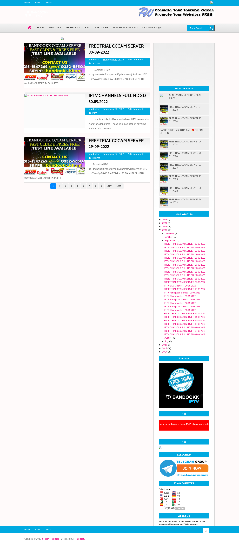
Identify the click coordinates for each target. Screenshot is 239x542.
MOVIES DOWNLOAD (125, 27)
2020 (164, 345)
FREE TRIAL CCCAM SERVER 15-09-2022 (184, 313)
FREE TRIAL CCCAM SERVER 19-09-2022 (184, 289)
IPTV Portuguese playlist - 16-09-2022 (182, 299)
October (169, 237)
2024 (164, 223)
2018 (164, 348)
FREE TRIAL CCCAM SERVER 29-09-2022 (116, 144)
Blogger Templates (50, 539)
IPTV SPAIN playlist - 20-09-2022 (180, 286)
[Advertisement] (184, 63)
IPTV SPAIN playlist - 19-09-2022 (180, 296)
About (37, 3)
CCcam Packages (152, 27)
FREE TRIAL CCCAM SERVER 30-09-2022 (116, 49)
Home (27, 3)
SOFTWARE (101, 27)
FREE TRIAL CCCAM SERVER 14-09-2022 (184, 317)
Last (119, 186)
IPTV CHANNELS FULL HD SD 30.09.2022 (117, 99)
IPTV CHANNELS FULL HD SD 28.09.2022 (184, 261)
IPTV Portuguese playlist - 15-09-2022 (182, 306)
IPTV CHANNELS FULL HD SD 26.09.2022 (184, 268)
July (167, 341)
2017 (164, 352)
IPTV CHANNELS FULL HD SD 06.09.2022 (184, 327)
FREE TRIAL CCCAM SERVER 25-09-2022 (184, 272)
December (170, 233)
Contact (48, 3)
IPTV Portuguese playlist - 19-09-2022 (182, 293)
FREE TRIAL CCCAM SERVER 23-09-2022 (184, 279)
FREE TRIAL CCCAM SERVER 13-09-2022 (184, 320)
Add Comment (135, 59)
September (170, 240)
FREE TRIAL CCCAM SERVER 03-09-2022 (184, 331)
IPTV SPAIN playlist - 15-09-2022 (180, 310)
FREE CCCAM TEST (77, 27)
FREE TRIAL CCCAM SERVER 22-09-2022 (184, 282)
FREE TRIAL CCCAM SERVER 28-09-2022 (184, 258)
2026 (164, 219)
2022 (164, 230)
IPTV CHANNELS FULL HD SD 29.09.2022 (184, 254)
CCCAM (96, 63)
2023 (164, 226)
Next (109, 186)
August (168, 338)
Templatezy (79, 539)
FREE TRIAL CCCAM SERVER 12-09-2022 (184, 324)
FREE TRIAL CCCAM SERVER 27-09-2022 (184, 265)
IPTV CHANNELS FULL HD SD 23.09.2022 (184, 275)
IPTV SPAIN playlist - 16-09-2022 (180, 303)
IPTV (94, 113)
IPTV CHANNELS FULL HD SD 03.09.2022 (184, 334)
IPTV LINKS (54, 27)
